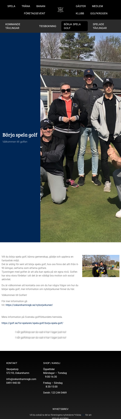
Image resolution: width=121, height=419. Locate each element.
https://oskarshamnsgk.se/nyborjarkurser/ (30, 305)
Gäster (81, 6)
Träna (26, 6)
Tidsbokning (47, 26)
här (83, 415)
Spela (11, 6)
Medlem (97, 6)
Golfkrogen (98, 13)
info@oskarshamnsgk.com (21, 379)
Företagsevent (34, 13)
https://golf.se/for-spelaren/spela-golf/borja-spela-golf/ (32, 323)
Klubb (80, 13)
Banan (40, 6)
